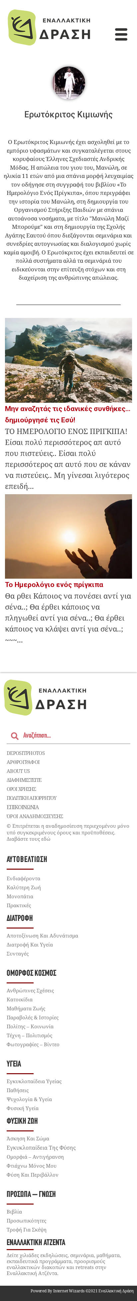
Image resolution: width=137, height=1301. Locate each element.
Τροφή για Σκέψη (27, 1229)
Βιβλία (14, 1211)
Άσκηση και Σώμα (28, 1138)
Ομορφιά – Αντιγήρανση (35, 1156)
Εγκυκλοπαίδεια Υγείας (34, 1081)
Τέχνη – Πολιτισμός (29, 1035)
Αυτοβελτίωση (27, 860)
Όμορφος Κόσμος (31, 973)
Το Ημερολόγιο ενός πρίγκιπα (54, 585)
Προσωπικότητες (26, 1220)
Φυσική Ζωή (22, 1121)
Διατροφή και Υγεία (30, 944)
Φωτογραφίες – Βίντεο (33, 1044)
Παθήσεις (18, 1090)
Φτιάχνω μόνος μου (32, 1165)
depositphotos (26, 753)
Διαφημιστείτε (24, 780)
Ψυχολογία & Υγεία (29, 1099)
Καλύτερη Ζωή (24, 887)
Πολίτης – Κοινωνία (30, 1026)
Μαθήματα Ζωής (26, 1008)
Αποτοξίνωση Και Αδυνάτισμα (42, 935)
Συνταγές (18, 953)
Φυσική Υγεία (23, 1108)
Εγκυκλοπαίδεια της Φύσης (41, 1147)
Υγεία (14, 1064)
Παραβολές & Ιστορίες (33, 1017)
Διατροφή (20, 919)
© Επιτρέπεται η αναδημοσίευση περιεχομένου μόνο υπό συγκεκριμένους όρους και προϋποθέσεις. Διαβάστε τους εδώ (68, 832)
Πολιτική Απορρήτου (31, 798)
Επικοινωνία (23, 807)
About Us (18, 771)
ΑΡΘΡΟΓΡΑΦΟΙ (23, 762)
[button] (121, 35)
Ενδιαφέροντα (23, 878)
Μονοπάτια (20, 896)
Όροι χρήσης (21, 789)
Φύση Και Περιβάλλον (33, 1174)
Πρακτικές (19, 905)
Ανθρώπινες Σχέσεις (30, 990)
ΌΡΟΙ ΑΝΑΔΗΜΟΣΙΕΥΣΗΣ (35, 816)
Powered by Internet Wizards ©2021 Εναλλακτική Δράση (82, 1291)
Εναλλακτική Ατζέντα (36, 1243)
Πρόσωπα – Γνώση (31, 1195)
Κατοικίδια (20, 999)
